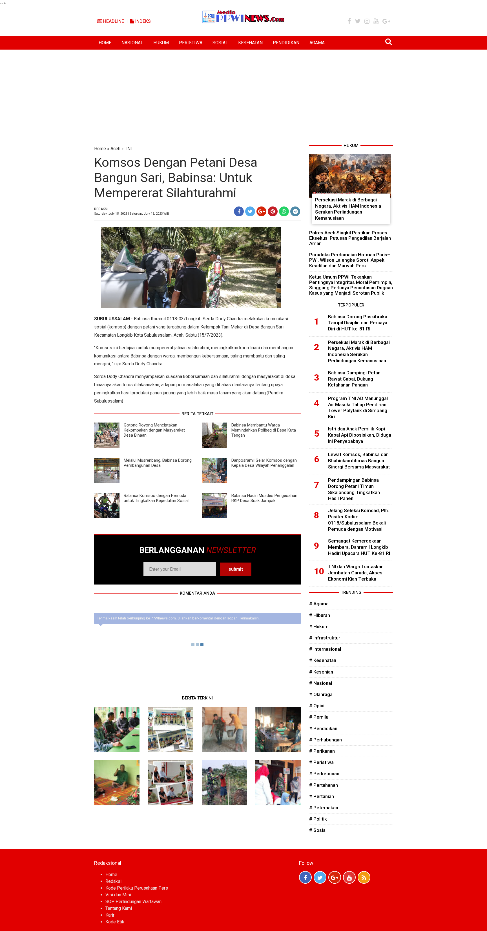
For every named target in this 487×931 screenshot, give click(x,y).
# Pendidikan (323, 728)
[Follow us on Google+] (334, 877)
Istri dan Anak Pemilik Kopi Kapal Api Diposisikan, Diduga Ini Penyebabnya (359, 435)
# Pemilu (318, 717)
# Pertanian (321, 796)
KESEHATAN (250, 42)
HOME (105, 42)
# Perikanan (322, 751)
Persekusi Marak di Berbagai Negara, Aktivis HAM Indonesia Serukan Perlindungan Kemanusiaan (348, 209)
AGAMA (317, 42)
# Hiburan (319, 615)
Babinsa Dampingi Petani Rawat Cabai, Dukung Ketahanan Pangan (355, 379)
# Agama (319, 603)
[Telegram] (295, 211)
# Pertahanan (323, 785)
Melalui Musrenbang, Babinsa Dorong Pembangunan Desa (158, 463)
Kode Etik (114, 922)
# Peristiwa (321, 762)
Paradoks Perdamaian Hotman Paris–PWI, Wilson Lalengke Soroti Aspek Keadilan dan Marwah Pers (349, 260)
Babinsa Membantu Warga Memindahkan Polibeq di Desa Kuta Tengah (263, 430)
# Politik (318, 819)
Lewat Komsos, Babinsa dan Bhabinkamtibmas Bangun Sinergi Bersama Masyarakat (359, 461)
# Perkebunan (324, 773)
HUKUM (161, 42)
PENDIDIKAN (286, 42)
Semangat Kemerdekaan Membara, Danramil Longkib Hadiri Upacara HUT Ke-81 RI (359, 547)
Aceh (115, 148)
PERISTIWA (190, 42)
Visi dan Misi (118, 894)
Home (100, 148)
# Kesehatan (322, 660)
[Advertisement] (243, 91)
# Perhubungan (325, 740)
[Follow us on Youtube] (349, 877)
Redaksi (113, 881)
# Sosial (318, 830)
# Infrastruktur (324, 638)
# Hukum (319, 626)
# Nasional (320, 683)
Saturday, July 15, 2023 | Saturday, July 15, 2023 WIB (131, 213)
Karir (109, 915)
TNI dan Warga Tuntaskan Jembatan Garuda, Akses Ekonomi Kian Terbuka (356, 573)
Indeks (142, 21)
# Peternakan (323, 807)
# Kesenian (321, 672)
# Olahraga (321, 694)
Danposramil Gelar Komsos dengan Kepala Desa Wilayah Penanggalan (264, 463)
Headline (113, 21)
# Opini (316, 705)
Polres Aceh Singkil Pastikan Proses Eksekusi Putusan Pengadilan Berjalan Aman (350, 238)
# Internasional (325, 649)
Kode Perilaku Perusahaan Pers (136, 888)
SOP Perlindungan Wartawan (133, 901)
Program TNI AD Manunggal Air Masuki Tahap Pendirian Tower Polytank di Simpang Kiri (358, 407)
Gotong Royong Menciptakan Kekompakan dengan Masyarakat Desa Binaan (154, 430)
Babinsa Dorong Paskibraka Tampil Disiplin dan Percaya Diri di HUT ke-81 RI (357, 323)
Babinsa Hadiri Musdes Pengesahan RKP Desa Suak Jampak (264, 498)
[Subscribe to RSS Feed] (364, 877)
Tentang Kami (118, 908)
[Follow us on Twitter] (320, 877)
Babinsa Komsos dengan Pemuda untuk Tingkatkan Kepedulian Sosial (156, 498)
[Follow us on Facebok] (305, 877)
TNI (128, 148)
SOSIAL (220, 42)
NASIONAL (132, 42)
